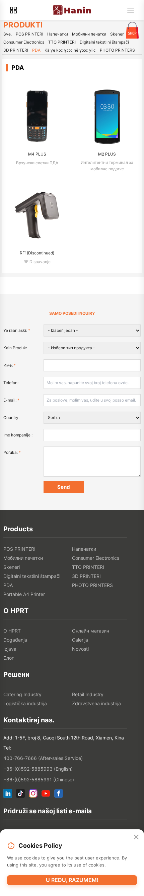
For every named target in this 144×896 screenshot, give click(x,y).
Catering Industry (22, 694)
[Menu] (130, 10)
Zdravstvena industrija (96, 703)
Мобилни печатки (89, 34)
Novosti (80, 649)
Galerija (80, 640)
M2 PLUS (107, 154)
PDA (36, 50)
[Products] (13, 10)
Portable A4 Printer (24, 594)
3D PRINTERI (15, 50)
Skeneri (117, 34)
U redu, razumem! (72, 880)
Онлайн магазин (90, 631)
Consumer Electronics (23, 42)
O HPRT (12, 631)
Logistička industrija (25, 703)
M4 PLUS (37, 154)
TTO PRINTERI (62, 42)
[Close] (136, 837)
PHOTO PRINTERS (117, 50)
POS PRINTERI (29, 34)
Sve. (7, 34)
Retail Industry (87, 694)
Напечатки (57, 34)
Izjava (9, 649)
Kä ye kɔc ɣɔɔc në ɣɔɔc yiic (70, 50)
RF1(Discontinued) (37, 252)
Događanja (15, 640)
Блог (8, 658)
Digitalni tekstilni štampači (104, 42)
